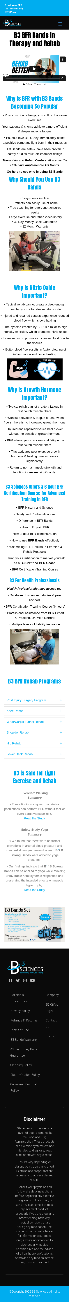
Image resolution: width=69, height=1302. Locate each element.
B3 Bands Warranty (24, 1039)
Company (52, 995)
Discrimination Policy (25, 1074)
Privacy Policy (20, 1011)
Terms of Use (19, 1030)
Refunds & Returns (23, 1020)
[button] (60, 700)
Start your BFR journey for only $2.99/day (14, 8)
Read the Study (34, 818)
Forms (50, 1036)
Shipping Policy (21, 1065)
